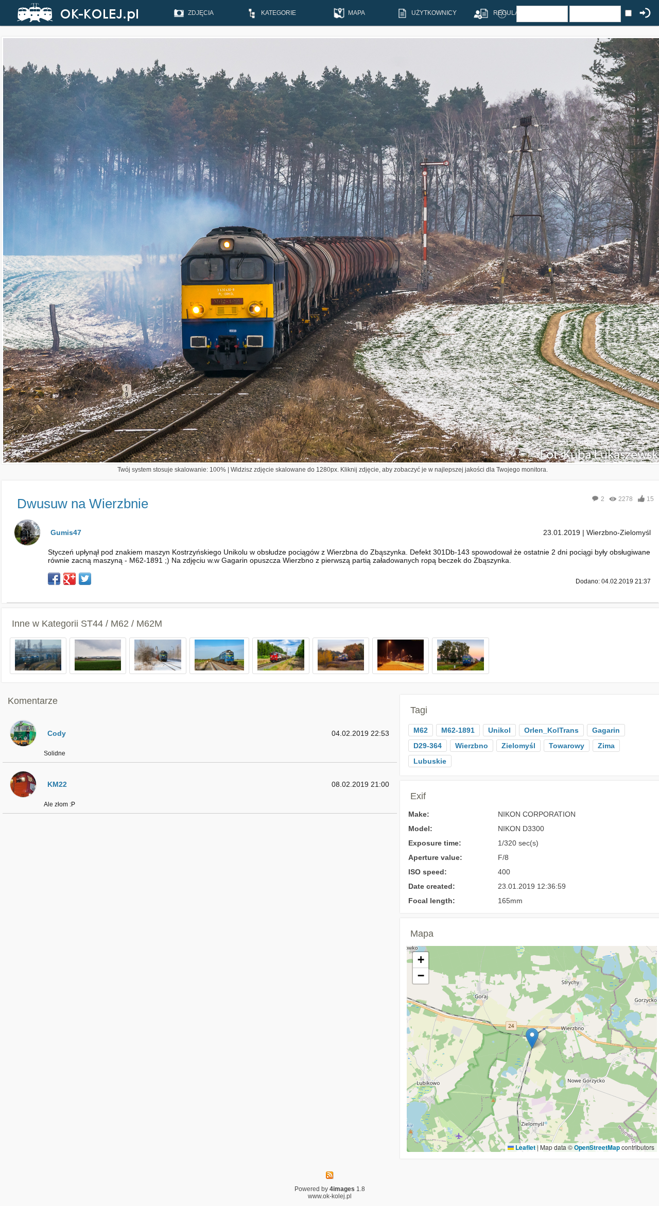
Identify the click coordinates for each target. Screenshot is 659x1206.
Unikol (499, 730)
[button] (532, 1038)
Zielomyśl (518, 746)
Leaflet (524, 1147)
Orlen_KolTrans (551, 730)
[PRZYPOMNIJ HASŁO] (502, 13)
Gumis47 (65, 532)
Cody (56, 733)
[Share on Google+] (69, 579)
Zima (606, 746)
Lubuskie (429, 761)
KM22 (57, 784)
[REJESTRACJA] (477, 13)
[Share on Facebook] (54, 579)
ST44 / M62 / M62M (121, 623)
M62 (420, 730)
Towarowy (566, 746)
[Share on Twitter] (85, 579)
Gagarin (606, 730)
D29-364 (427, 746)
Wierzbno (471, 746)
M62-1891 (458, 730)
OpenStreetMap (597, 1147)
